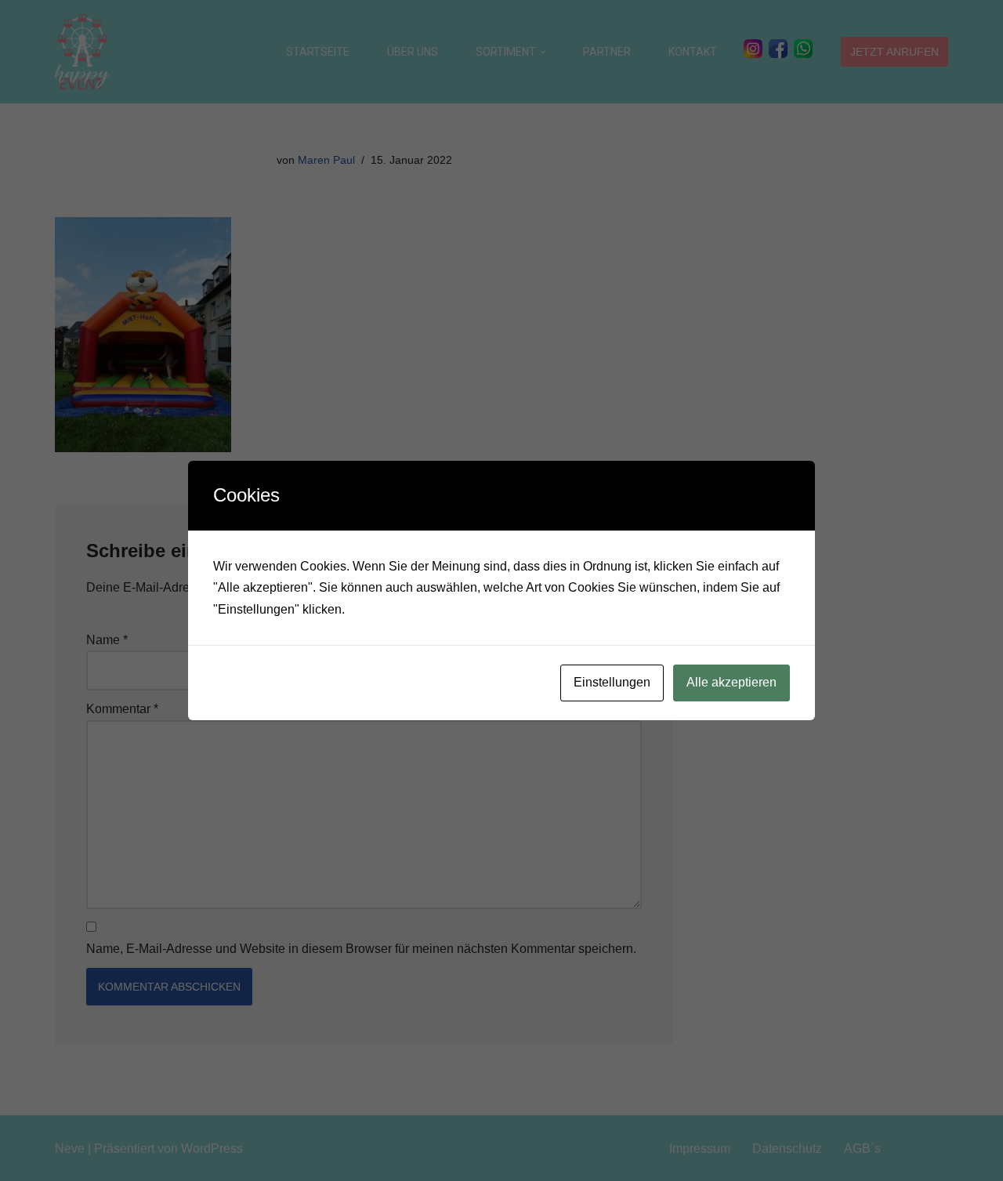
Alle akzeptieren (731, 682)
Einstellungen (612, 682)
